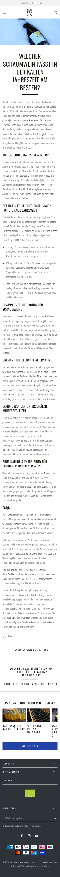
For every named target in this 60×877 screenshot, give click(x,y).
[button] (47, 12)
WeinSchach (14, 862)
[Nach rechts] (55, 3)
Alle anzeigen (30, 746)
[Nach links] (5, 3)
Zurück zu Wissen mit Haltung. (32, 650)
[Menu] (4, 12)
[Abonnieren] (56, 818)
